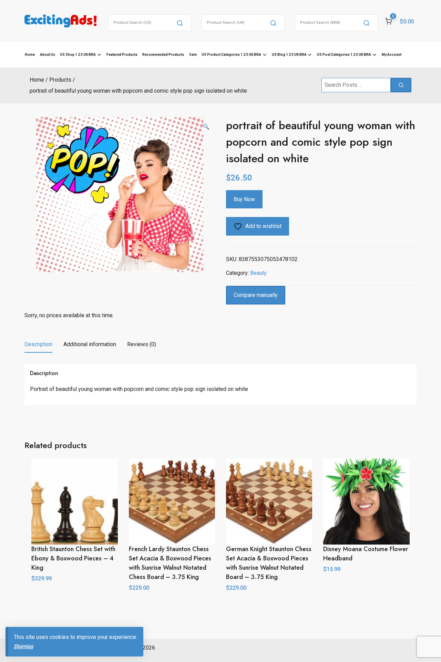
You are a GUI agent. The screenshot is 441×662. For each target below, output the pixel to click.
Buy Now (244, 199)
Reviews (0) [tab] (141, 344)
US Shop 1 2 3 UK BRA (78, 54)
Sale (193, 54)
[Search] (180, 23)
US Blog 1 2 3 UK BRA (289, 54)
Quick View (366, 584)
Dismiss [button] (23, 646)
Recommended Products (163, 54)
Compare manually (256, 295)
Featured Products (121, 54)
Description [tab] (38, 344)
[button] (206, 127)
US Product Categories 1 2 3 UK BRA (231, 54)
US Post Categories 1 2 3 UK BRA (344, 54)
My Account (391, 54)
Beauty (258, 273)
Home (30, 54)
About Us (47, 54)
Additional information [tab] (89, 344)
